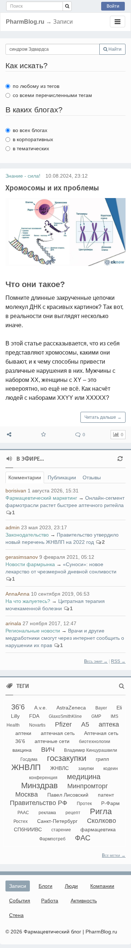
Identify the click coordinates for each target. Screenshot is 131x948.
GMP (96, 716)
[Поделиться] (9, 434)
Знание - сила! (22, 176)
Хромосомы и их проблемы (52, 187)
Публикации (62, 477)
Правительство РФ (38, 802)
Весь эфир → (96, 661)
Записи (17, 886)
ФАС (82, 838)
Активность (84, 900)
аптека (109, 724)
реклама (47, 812)
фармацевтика (98, 829)
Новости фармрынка (30, 564)
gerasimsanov (21, 557)
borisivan (15, 491)
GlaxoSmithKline (65, 716)
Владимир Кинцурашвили (90, 750)
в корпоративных (33, 139)
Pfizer (63, 724)
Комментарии (24, 477)
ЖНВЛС (59, 768)
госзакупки (66, 758)
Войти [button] (113, 6)
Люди (71, 886)
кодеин (110, 768)
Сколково (101, 820)
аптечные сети (52, 741)
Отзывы (92, 477)
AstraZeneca (71, 708)
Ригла (101, 811)
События (19, 900)
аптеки (23, 733)
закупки (86, 768)
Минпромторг (87, 786)
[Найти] (67, 6)
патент (106, 795)
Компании (102, 886)
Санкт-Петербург (57, 821)
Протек (84, 803)
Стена (16, 915)
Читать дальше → (103, 417)
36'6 (18, 707)
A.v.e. (40, 708)
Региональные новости (32, 631)
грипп (102, 759)
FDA (34, 716)
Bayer (101, 708)
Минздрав (39, 785)
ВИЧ (48, 749)
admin (12, 527)
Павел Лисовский (67, 795)
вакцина (22, 750)
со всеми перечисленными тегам (52, 95)
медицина (83, 777)
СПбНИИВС (28, 829)
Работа (49, 900)
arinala (13, 623)
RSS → (118, 661)
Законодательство (27, 535)
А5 (85, 724)
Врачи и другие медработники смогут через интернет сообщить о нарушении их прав (64, 638)
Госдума (28, 759)
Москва (26, 794)
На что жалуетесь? (27, 601)
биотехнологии (94, 741)
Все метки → (114, 855)
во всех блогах (30, 130)
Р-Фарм (110, 803)
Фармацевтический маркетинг (41, 498)
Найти (114, 49)
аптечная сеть (58, 733)
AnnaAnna (17, 594)
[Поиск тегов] (122, 686)
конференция (43, 777)
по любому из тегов (36, 86)
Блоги (45, 886)
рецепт (73, 812)
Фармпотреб (52, 838)
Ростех (20, 821)
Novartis (37, 725)
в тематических (31, 148)
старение (61, 829)
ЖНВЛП (26, 767)
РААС (23, 812)
